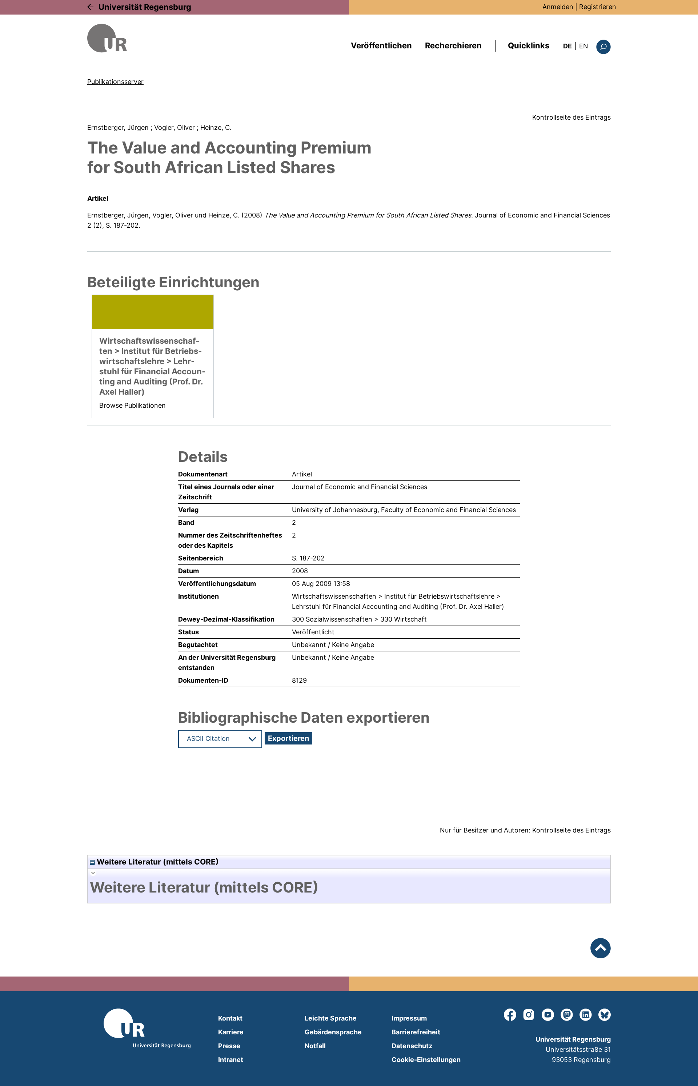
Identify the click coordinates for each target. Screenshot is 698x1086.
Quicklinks (528, 45)
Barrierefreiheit (416, 1032)
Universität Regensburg (145, 7)
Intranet (230, 1059)
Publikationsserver (115, 81)
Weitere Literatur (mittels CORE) (157, 861)
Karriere (231, 1032)
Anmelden (557, 7)
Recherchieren (453, 45)
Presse (229, 1046)
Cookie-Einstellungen (426, 1059)
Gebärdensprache (333, 1032)
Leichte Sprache (331, 1018)
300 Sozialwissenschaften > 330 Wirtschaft (359, 619)
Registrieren (597, 7)
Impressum (409, 1018)
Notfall (315, 1046)
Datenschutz (412, 1046)
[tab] (349, 887)
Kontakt (230, 1018)
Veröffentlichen (381, 45)
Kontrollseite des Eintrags (571, 117)
